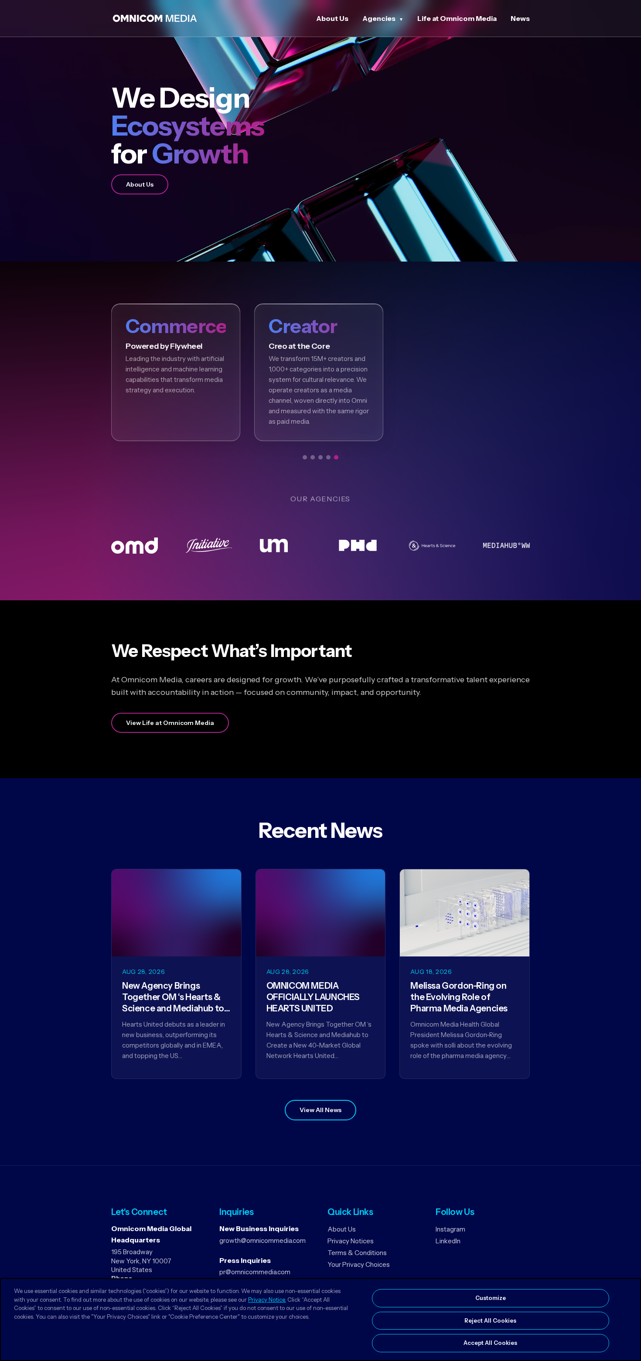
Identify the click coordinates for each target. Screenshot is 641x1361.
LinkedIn (448, 1241)
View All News (320, 1110)
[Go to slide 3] (320, 457)
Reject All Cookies (490, 1320)
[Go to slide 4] (328, 457)
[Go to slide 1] (305, 457)
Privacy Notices (350, 1241)
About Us (332, 18)
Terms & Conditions (357, 1253)
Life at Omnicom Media (457, 18)
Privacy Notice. (267, 1299)
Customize (490, 1297)
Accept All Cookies (490, 1342)
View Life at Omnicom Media (170, 723)
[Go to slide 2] (312, 457)
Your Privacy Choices (358, 1264)
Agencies (379, 18)
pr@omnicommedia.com (254, 1272)
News (520, 18)
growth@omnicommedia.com (262, 1240)
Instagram (450, 1229)
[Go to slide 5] (336, 457)
